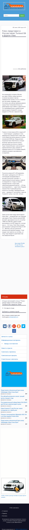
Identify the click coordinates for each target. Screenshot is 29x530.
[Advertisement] (14, 259)
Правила (4, 513)
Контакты (4, 516)
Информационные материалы (10, 340)
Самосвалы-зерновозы (8, 352)
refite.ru (17, 529)
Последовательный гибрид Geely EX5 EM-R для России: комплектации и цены (14, 403)
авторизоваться (13, 317)
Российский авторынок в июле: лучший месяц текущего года (12, 397)
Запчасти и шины (6, 336)
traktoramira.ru (23, 529)
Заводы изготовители (11, 344)
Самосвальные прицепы (9, 355)
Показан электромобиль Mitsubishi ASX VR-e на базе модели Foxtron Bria (14, 415)
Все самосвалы (15, 507)
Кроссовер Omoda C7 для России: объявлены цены (20, 244)
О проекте (5, 511)
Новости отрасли (6, 348)
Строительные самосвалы (9, 359)
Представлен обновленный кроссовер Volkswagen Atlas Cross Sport (12, 391)
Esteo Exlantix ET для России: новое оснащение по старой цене (11, 409)
